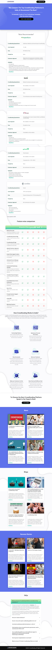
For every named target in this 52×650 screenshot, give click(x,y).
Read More (11, 71)
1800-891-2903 (41, 1)
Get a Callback (26, 402)
